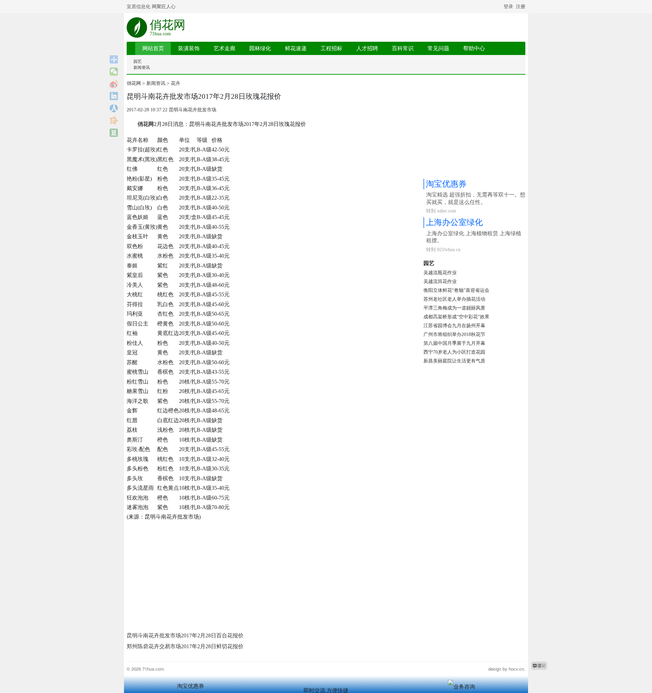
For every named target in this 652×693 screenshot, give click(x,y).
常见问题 (438, 48)
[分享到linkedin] (114, 96)
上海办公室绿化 (454, 222)
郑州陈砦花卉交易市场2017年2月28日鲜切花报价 (185, 646)
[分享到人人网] (114, 108)
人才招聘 (367, 48)
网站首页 (153, 48)
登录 (508, 6)
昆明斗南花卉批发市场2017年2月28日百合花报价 (185, 635)
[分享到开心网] (114, 120)
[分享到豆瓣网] (114, 133)
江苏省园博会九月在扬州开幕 (454, 325)
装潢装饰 (189, 48)
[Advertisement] (271, 575)
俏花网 (167, 27)
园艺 (137, 61)
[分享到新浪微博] (114, 84)
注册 (520, 6)
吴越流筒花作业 (440, 281)
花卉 (175, 83)
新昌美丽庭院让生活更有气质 (454, 360)
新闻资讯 (141, 67)
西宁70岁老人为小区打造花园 (454, 352)
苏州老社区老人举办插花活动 (454, 299)
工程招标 (331, 48)
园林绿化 (260, 48)
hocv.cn (516, 669)
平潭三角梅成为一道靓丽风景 (454, 308)
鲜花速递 (296, 48)
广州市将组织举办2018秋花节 (454, 334)
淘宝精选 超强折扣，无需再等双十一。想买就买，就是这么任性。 (475, 198)
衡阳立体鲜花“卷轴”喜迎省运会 (456, 290)
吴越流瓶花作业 (440, 272)
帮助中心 (474, 48)
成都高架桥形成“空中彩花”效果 (456, 316)
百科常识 (403, 48)
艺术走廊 (224, 48)
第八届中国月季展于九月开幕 (454, 343)
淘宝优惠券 (446, 184)
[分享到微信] (114, 72)
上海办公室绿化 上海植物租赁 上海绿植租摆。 (473, 237)
